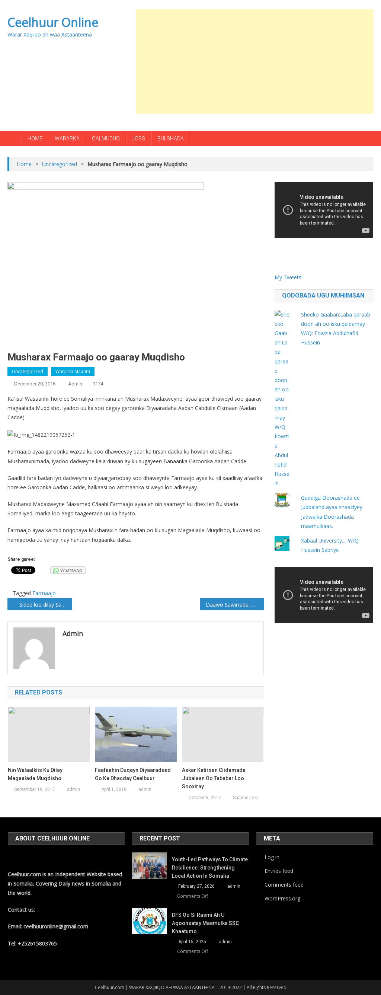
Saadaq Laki (245, 797)
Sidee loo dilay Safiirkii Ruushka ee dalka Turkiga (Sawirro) (45, 604)
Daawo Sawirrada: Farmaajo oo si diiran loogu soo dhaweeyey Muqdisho (235, 604)
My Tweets (288, 277)
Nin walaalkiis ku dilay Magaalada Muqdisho (35, 774)
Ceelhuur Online (52, 22)
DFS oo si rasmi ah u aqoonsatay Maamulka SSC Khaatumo (205, 923)
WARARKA (67, 139)
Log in (272, 857)
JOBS (138, 139)
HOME (35, 139)
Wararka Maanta (72, 371)
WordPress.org (282, 898)
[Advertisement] (258, 61)
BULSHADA (170, 139)
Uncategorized (27, 371)
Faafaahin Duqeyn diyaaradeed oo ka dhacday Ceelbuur (133, 774)
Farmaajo (44, 593)
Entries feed (279, 870)
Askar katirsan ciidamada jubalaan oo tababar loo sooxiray (214, 778)
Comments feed (284, 884)
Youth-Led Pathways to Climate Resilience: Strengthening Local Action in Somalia (210, 867)
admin (75, 384)
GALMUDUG (106, 139)
